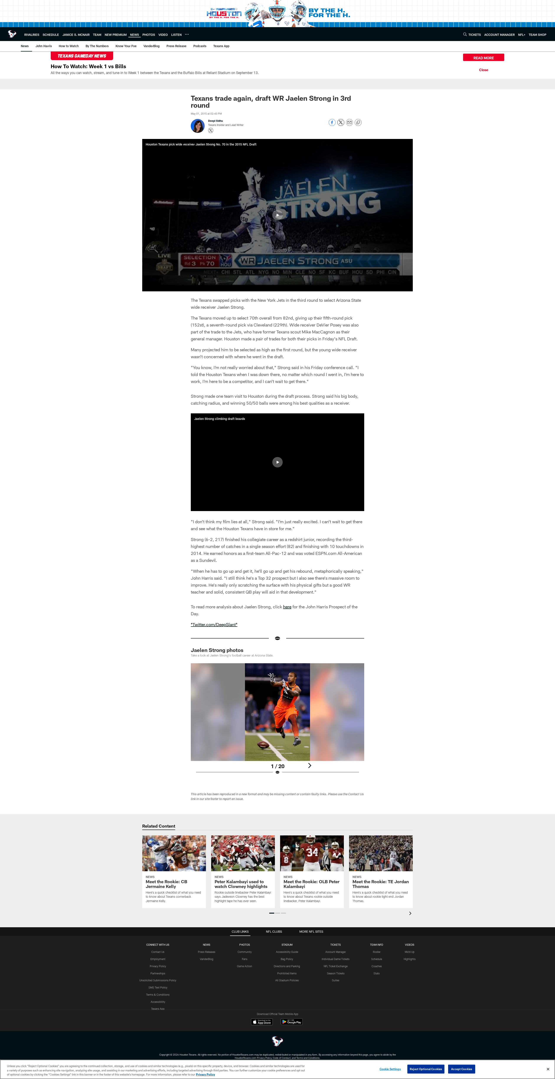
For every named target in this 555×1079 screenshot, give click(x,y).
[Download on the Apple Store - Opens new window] (262, 1022)
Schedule (376, 958)
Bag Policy (287, 958)
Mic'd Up (410, 951)
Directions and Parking (287, 966)
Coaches (377, 966)
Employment (157, 958)
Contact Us (157, 951)
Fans (244, 958)
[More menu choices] (187, 34)
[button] (277, 215)
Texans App (158, 1008)
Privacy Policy (158, 966)
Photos (244, 944)
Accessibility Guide (287, 951)
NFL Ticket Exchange (336, 966)
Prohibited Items (287, 973)
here (287, 606)
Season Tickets (335, 973)
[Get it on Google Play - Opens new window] (291, 1024)
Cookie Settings (390, 1069)
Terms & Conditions (158, 994)
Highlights (410, 958)
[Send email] (349, 125)
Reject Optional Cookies (426, 1069)
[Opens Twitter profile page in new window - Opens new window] (210, 130)
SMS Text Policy (158, 987)
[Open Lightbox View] (277, 721)
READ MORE (483, 58)
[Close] (483, 69)
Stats (377, 973)
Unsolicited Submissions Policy (157, 980)
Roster (376, 951)
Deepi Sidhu (215, 120)
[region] (277, 1069)
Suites (335, 980)
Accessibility (158, 1001)
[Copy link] (358, 122)
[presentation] (411, 914)
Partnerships (157, 973)
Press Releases (206, 951)
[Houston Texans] (277, 1041)
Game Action (244, 966)
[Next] (309, 765)
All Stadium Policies (287, 980)
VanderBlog (206, 958)
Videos (409, 944)
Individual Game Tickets (335, 958)
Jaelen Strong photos (217, 650)
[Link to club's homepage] (12, 34)
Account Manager (335, 951)
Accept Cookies (461, 1069)
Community (245, 951)
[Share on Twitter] (340, 125)
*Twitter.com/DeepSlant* (214, 624)
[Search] (465, 34)
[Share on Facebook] (332, 125)
